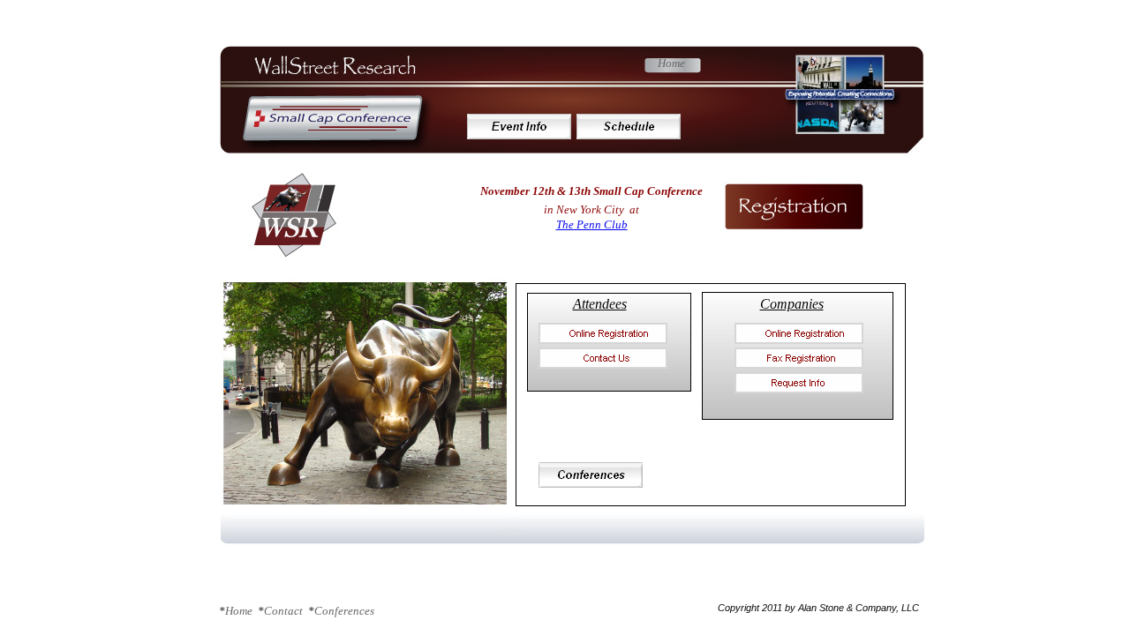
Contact (284, 610)
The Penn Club (592, 224)
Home (671, 63)
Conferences (344, 610)
